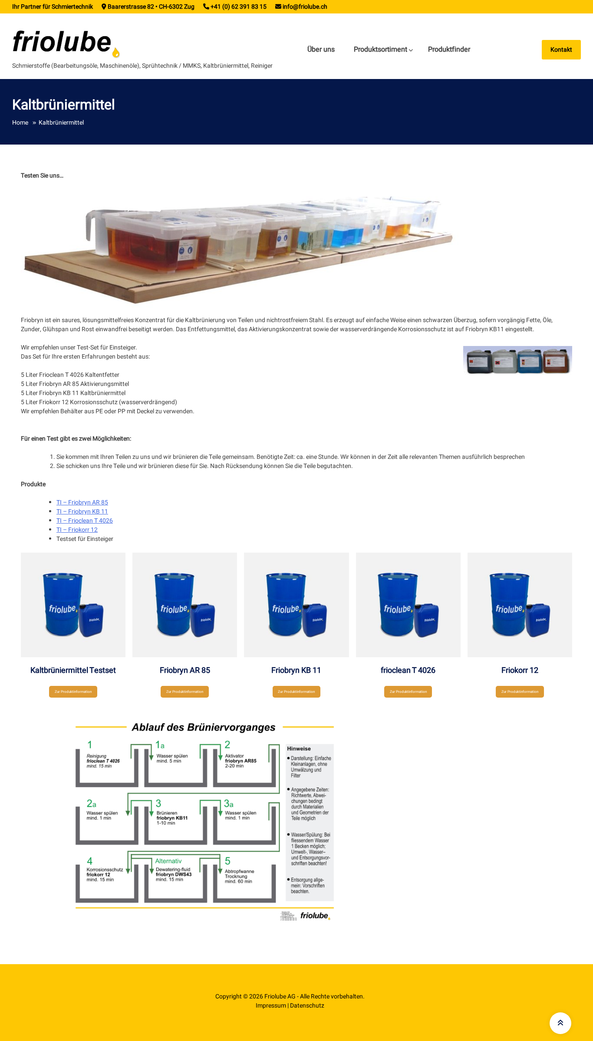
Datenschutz (307, 1005)
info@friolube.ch (305, 6)
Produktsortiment (380, 49)
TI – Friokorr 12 (77, 529)
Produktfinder (449, 49)
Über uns (321, 49)
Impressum (271, 1005)
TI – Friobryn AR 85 (82, 502)
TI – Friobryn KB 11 (82, 511)
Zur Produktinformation (73, 691)
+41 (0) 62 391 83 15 (239, 6)
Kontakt (561, 49)
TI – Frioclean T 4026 (84, 520)
